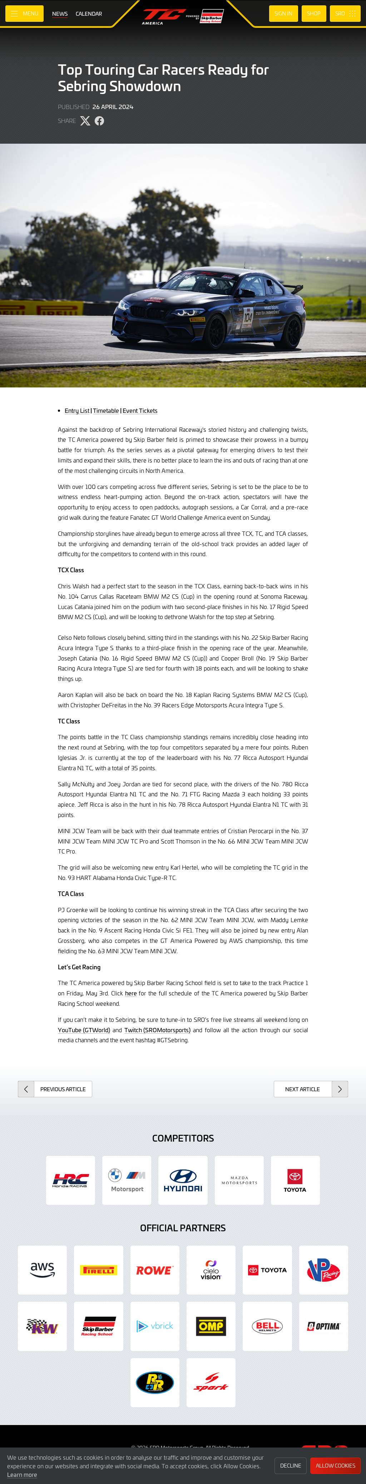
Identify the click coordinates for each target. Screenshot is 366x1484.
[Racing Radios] (154, 1382)
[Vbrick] (154, 1326)
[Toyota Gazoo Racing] (295, 1180)
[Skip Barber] (98, 1326)
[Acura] (70, 1180)
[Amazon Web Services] (42, 1270)
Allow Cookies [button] (335, 1465)
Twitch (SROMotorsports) (157, 1030)
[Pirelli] (98, 1270)
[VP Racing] (323, 1270)
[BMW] (126, 1180)
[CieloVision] (211, 1270)
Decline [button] (290, 1465)
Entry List (77, 410)
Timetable (106, 410)
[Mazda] (239, 1180)
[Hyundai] (182, 1180)
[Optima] (323, 1326)
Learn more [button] (22, 1474)
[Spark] (211, 1382)
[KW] (42, 1326)
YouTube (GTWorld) (84, 1030)
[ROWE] (154, 1270)
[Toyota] (267, 1270)
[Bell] (267, 1326)
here (131, 993)
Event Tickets (140, 410)
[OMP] (211, 1326)
